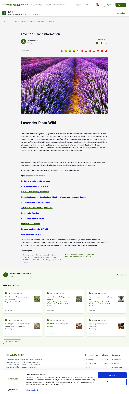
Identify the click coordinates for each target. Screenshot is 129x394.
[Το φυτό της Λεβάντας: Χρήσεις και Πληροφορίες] (78, 51)
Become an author (83, 5)
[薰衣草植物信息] (102, 51)
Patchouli (26, 260)
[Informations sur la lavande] (82, 51)
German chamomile (43, 255)
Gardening (8, 329)
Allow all (112, 375)
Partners (88, 367)
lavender (74, 255)
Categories (34, 5)
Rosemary (46, 260)
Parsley (54, 257)
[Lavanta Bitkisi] (106, 51)
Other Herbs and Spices (40, 257)
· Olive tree (18, 302)
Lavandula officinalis (72, 257)
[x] (106, 43)
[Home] (5, 22)
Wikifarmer (31, 40)
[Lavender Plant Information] (61, 51)
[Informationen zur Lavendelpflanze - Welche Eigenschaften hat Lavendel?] (98, 51)
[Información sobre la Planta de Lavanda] (74, 51)
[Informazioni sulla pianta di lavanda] (90, 51)
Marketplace (116, 359)
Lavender (31, 21)
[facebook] (101, 43)
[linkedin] (96, 43)
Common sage (28, 255)
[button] (98, 4)
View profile (121, 275)
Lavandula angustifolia (86, 255)
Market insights (117, 367)
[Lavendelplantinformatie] (86, 51)
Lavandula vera (85, 257)
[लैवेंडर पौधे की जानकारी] (94, 51)
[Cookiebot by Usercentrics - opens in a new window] (13, 390)
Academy (115, 363)
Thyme (25, 262)
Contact (105, 363)
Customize (111, 382)
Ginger (54, 255)
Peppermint (36, 260)
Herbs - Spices (20, 21)
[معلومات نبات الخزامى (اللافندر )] (70, 51)
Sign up (120, 5)
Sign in (109, 5)
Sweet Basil (56, 260)
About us (105, 359)
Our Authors (89, 359)
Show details (31, 390)
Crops (11, 21)
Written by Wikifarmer (19, 274)
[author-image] (5, 274)
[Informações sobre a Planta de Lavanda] (65, 51)
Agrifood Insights (45, 5)
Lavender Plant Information (45, 21)
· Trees (11, 302)
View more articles (12, 342)
